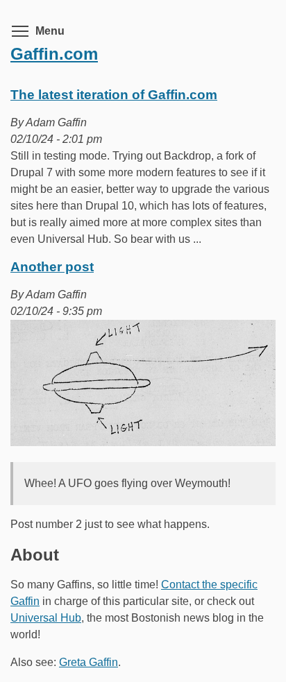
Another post (52, 266)
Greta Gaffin (88, 662)
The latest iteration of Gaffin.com (113, 94)
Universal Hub (45, 618)
